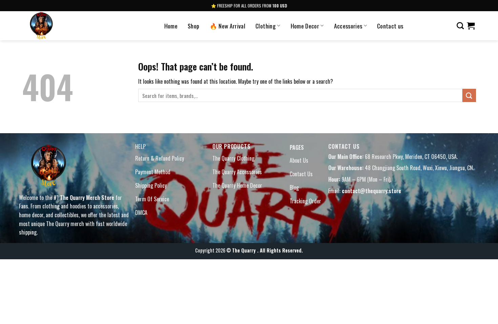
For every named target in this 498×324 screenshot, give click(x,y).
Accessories (348, 25)
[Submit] (469, 95)
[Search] (460, 25)
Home (171, 25)
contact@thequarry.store (371, 191)
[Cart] (471, 26)
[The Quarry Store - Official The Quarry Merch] (62, 25)
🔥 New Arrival (228, 25)
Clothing (265, 25)
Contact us (390, 25)
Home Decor (305, 25)
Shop (193, 25)
